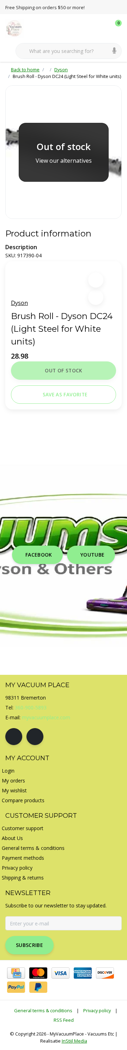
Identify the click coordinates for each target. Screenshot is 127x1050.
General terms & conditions (43, 1010)
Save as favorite (65, 394)
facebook (38, 554)
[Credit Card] (16, 973)
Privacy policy (97, 1010)
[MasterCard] (38, 973)
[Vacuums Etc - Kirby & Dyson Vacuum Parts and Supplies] (18, 28)
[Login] (88, 28)
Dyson (19, 303)
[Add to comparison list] (95, 297)
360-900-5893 (31, 707)
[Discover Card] (105, 973)
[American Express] (83, 973)
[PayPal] (16, 987)
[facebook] (13, 736)
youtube (92, 554)
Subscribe (29, 945)
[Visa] (60, 973)
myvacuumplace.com (46, 717)
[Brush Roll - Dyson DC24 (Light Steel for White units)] (63, 152)
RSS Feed (64, 1020)
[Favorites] (101, 28)
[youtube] (34, 736)
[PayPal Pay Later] (38, 987)
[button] (95, 280)
